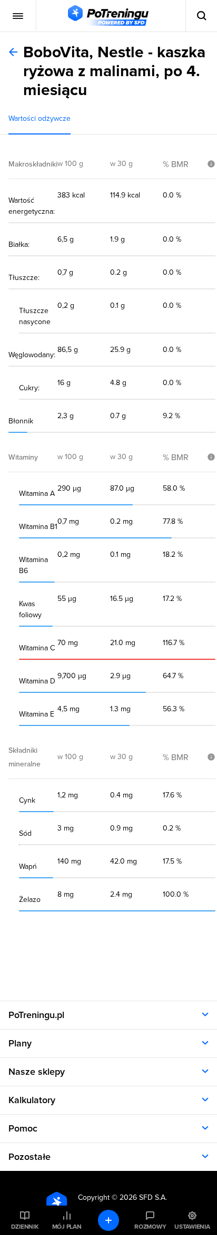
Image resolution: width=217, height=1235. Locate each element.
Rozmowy (150, 1226)
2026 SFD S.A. (143, 1197)
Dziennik (25, 1226)
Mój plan (67, 1226)
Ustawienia (192, 1226)
